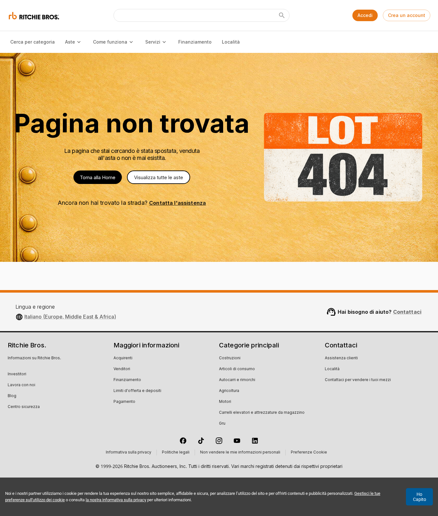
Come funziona (110, 42)
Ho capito (419, 497)
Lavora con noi (21, 385)
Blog (12, 396)
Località (231, 42)
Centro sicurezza (24, 407)
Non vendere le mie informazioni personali (240, 452)
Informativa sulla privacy (128, 452)
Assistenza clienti (341, 358)
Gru (222, 424)
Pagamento (124, 402)
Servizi (152, 42)
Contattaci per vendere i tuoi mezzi (358, 380)
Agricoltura (229, 391)
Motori (225, 402)
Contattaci (407, 312)
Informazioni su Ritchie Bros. (34, 358)
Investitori (17, 374)
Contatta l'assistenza (177, 203)
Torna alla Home (97, 177)
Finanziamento (195, 42)
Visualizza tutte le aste (158, 177)
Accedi (365, 15)
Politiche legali (176, 452)
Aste (70, 42)
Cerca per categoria (32, 42)
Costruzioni (229, 358)
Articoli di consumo (237, 369)
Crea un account (406, 15)
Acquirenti (123, 358)
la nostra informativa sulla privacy (116, 499)
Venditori (122, 369)
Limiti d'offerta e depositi (137, 391)
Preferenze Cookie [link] (309, 452)
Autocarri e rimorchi (237, 380)
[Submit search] (282, 15)
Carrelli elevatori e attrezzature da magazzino (262, 413)
